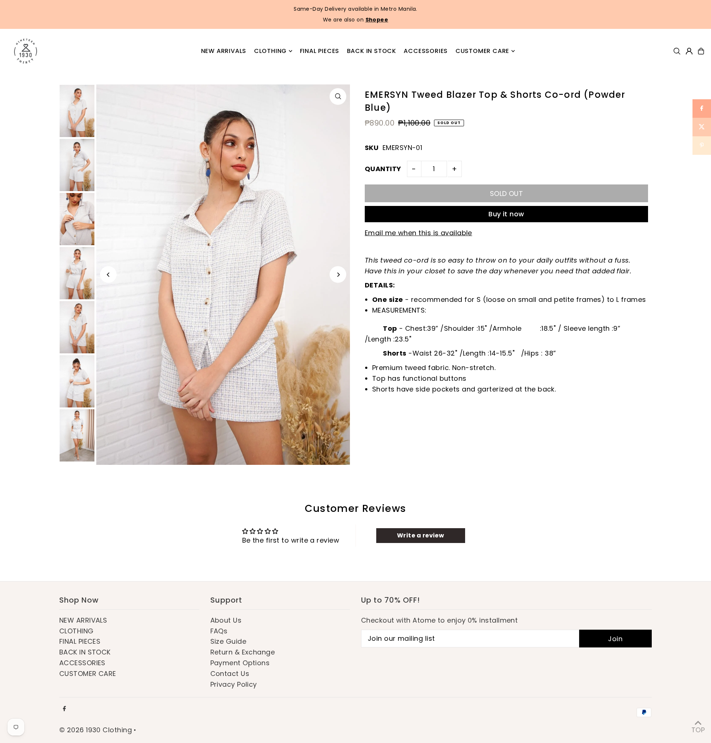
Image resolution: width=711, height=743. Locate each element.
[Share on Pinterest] (701, 145)
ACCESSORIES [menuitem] (426, 51)
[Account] (689, 51)
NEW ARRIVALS (83, 620)
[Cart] (701, 51)
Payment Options (240, 662)
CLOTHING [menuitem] (270, 51)
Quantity (383, 168)
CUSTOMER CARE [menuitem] (482, 51)
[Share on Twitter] (701, 127)
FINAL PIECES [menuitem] (320, 51)
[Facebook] (64, 709)
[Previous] (108, 274)
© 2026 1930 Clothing (95, 729)
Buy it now (506, 214)
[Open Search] (677, 51)
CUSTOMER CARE (87, 673)
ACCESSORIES (82, 662)
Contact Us (230, 673)
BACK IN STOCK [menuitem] (371, 51)
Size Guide (228, 641)
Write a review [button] (420, 535)
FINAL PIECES (79, 641)
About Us (226, 620)
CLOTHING (76, 631)
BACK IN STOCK (85, 652)
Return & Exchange (242, 652)
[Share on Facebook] (701, 108)
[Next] (338, 274)
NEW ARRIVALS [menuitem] (224, 51)
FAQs (219, 631)
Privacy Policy (233, 684)
